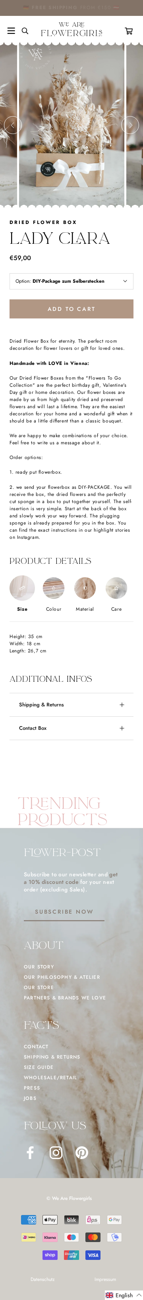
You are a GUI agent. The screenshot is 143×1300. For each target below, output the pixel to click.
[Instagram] (56, 1152)
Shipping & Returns (41, 704)
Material (85, 609)
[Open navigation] (11, 31)
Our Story (39, 967)
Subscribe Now (64, 912)
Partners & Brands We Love (65, 998)
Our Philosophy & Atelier (62, 977)
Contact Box (32, 728)
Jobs (30, 1098)
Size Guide (39, 1067)
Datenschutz (43, 1279)
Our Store (39, 987)
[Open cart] (130, 31)
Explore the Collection (96, 7)
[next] (130, 125)
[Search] (22, 31)
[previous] (13, 125)
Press (32, 1088)
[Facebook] (30, 1152)
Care (116, 609)
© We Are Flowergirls (69, 1198)
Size (22, 609)
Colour (54, 609)
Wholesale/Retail (50, 1077)
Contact (36, 1046)
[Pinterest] (81, 1152)
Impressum (105, 1279)
